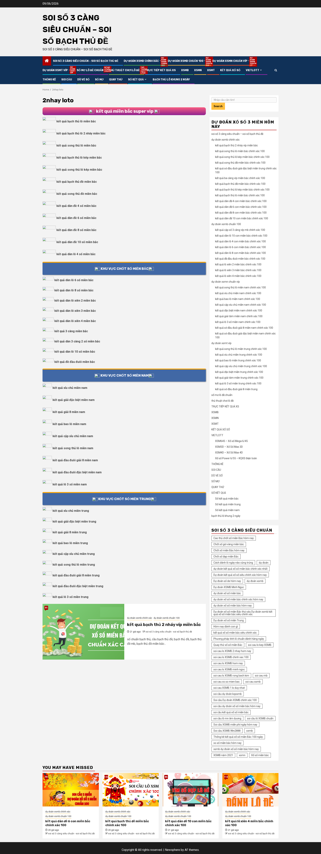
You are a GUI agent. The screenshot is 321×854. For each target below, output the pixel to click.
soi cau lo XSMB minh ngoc (229, 669)
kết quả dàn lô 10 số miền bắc (74, 351)
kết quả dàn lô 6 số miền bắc (73, 280)
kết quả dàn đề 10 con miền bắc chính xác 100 (241, 218)
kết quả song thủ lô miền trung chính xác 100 (241, 348)
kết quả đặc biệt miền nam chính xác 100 (238, 310)
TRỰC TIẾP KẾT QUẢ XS (160, 70)
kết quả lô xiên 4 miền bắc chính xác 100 (238, 275)
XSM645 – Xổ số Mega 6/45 (231, 441)
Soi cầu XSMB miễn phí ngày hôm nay (235, 724)
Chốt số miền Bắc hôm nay (228, 550)
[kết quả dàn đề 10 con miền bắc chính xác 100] (190, 789)
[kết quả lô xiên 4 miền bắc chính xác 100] (250, 789)
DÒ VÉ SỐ (83, 79)
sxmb (249, 730)
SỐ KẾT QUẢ (136, 79)
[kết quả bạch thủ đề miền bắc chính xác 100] (131, 789)
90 (46, 777)
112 (226, 777)
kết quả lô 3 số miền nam (70, 484)
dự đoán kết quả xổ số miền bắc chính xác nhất (240, 568)
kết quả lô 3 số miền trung (70, 597)
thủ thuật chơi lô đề (124, 70)
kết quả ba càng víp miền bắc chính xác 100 (240, 178)
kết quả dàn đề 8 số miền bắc (76, 230)
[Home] (47, 61)
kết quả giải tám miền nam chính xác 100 (238, 316)
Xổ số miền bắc (260, 755)
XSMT (211, 70)
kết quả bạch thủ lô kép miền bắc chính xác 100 (242, 189)
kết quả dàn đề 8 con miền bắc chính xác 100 (241, 212)
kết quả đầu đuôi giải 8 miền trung (76, 575)
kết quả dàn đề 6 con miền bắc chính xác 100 (241, 206)
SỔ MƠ (99, 79)
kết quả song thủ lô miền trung (74, 564)
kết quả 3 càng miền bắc (71, 331)
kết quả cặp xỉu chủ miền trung (74, 554)
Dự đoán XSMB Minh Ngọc (228, 587)
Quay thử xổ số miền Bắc (227, 644)
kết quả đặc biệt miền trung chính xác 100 (239, 371)
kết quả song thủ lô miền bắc (76, 145)
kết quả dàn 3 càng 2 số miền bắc (77, 341)
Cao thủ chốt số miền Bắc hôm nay (233, 538)
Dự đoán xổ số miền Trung (228, 620)
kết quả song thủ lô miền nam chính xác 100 (240, 287)
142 (106, 777)
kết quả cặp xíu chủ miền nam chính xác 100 (240, 304)
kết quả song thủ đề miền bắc (76, 194)
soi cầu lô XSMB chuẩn (260, 718)
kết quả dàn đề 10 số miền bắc (77, 242)
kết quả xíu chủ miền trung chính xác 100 (238, 354)
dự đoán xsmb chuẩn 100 (187, 61)
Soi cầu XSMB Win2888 (227, 730)
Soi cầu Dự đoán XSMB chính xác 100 (235, 700)
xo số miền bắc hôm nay (227, 742)
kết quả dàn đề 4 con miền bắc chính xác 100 (241, 201)
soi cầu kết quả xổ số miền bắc (231, 712)
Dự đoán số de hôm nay (227, 581)
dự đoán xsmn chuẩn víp (231, 61)
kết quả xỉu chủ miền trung (71, 511)
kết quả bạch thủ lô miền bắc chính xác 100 (240, 195)
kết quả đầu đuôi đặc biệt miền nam (77, 472)
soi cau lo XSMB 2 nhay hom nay (232, 651)
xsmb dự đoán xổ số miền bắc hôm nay (236, 749)
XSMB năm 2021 (223, 755)
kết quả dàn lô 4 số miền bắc (75, 254)
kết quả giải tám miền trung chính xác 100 (239, 377)
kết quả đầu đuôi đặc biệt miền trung (78, 586)
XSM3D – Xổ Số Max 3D (229, 446)
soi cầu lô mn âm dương (227, 718)
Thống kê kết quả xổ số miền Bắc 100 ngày (238, 736)
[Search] (275, 70)
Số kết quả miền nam (227, 510)
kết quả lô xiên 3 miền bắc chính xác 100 (238, 270)
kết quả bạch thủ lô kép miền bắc (79, 157)
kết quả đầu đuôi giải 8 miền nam (75, 460)
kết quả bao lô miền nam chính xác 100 (237, 298)
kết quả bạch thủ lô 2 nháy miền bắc (81, 133)
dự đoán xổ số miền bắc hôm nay (232, 605)
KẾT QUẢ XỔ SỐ (230, 70)
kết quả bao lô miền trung (70, 543)
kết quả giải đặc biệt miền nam (74, 400)
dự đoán (263, 562)
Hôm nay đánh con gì (225, 626)
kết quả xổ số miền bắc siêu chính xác (235, 632)
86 (166, 777)
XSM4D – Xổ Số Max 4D (229, 452)
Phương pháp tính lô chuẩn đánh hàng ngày (238, 638)
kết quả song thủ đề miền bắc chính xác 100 (240, 162)
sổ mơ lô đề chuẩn (90, 70)
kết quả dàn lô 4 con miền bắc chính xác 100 (240, 241)
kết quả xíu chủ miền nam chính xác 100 (238, 293)
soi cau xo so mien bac (226, 681)
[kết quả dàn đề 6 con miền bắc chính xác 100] (71, 789)
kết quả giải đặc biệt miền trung (74, 521)
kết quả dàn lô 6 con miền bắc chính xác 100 (240, 247)
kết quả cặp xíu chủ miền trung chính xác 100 (241, 366)
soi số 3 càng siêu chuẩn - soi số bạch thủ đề (168, 631)
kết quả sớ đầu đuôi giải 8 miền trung (236, 389)
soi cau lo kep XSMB (259, 644)
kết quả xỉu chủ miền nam (70, 388)
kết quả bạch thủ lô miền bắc (76, 121)
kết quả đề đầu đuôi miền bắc (74, 362)
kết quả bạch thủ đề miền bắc (76, 181)
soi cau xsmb (253, 681)
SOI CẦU (66, 79)
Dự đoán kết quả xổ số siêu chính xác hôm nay (240, 574)
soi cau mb (261, 675)
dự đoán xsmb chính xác (143, 61)
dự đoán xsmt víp (57, 70)
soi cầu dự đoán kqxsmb (227, 693)
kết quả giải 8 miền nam (69, 412)
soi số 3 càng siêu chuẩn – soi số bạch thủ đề (77, 29)
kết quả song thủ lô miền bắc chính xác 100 (240, 151)
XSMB (185, 70)
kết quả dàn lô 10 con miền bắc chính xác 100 (241, 235)
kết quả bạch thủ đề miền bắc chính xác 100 (240, 183)
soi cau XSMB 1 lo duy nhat (229, 687)
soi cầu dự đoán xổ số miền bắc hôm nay (236, 706)
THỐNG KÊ (49, 79)
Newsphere (172, 850)
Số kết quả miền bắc (227, 498)
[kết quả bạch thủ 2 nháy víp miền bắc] (83, 632)
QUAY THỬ (116, 79)
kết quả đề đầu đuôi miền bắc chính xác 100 (240, 258)
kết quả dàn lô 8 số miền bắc (73, 290)
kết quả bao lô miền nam (69, 424)
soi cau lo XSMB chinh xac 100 (231, 657)
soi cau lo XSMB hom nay (228, 663)
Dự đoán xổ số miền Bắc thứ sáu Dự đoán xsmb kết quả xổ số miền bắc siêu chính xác (242, 613)
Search (218, 106)
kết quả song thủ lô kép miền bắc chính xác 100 (242, 156)
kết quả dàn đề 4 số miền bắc (76, 206)
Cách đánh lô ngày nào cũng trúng (233, 562)
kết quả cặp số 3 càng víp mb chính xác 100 (240, 229)
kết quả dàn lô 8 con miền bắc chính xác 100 (240, 252)
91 (46, 607)
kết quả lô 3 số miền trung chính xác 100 (238, 383)
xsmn (242, 755)
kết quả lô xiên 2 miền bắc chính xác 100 (238, 264)
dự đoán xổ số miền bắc (227, 593)
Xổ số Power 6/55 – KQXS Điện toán (236, 458)
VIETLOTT (252, 70)
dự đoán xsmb (255, 581)
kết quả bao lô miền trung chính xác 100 (238, 360)
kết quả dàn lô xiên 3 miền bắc (75, 311)
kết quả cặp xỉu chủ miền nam (73, 436)
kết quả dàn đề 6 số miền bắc (76, 218)
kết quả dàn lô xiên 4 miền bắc (75, 321)
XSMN (198, 70)
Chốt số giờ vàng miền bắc (228, 544)
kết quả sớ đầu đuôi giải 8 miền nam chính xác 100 (244, 327)
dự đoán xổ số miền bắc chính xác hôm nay (238, 599)
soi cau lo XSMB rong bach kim (231, 675)
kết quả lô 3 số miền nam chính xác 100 (237, 322)
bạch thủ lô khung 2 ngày (171, 79)
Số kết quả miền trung (228, 504)
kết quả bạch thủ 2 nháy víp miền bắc (164, 624)
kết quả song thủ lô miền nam (73, 448)
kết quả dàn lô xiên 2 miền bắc (75, 300)
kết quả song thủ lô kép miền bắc (79, 169)
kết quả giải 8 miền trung (70, 532)
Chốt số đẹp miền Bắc (226, 556)
